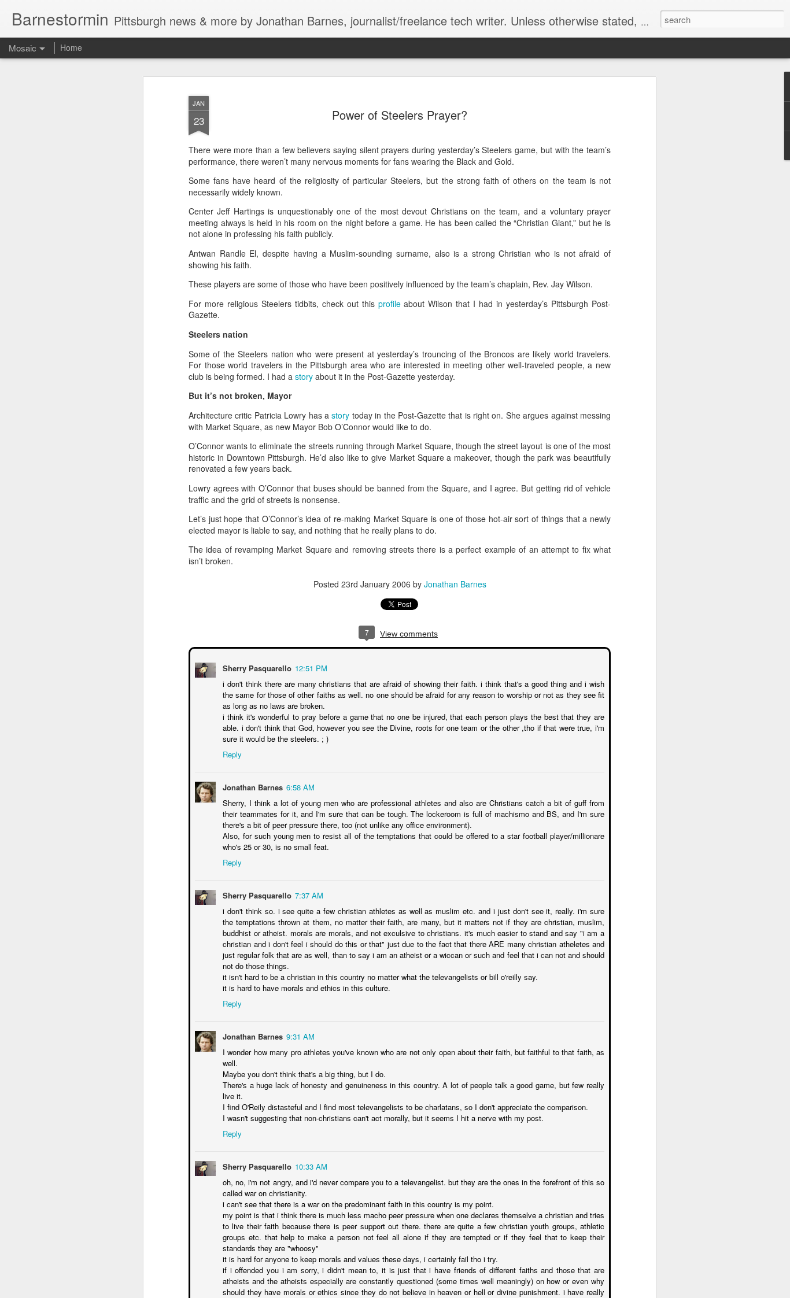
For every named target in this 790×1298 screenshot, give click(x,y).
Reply (231, 753)
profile (389, 303)
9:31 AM (299, 1035)
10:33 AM (310, 1165)
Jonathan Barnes (455, 584)
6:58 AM (299, 786)
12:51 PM (310, 666)
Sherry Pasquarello (256, 666)
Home (71, 47)
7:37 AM (308, 894)
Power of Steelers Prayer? (399, 114)
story (304, 376)
